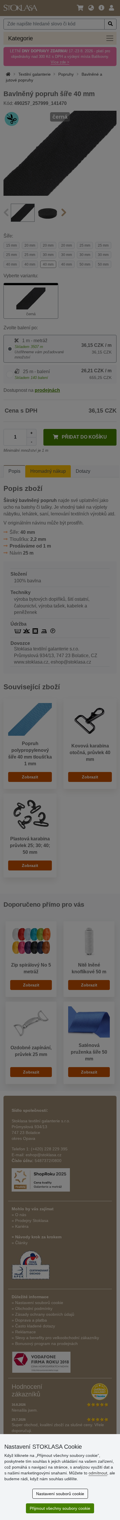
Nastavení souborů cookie (60, 1493)
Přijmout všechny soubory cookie (60, 1508)
